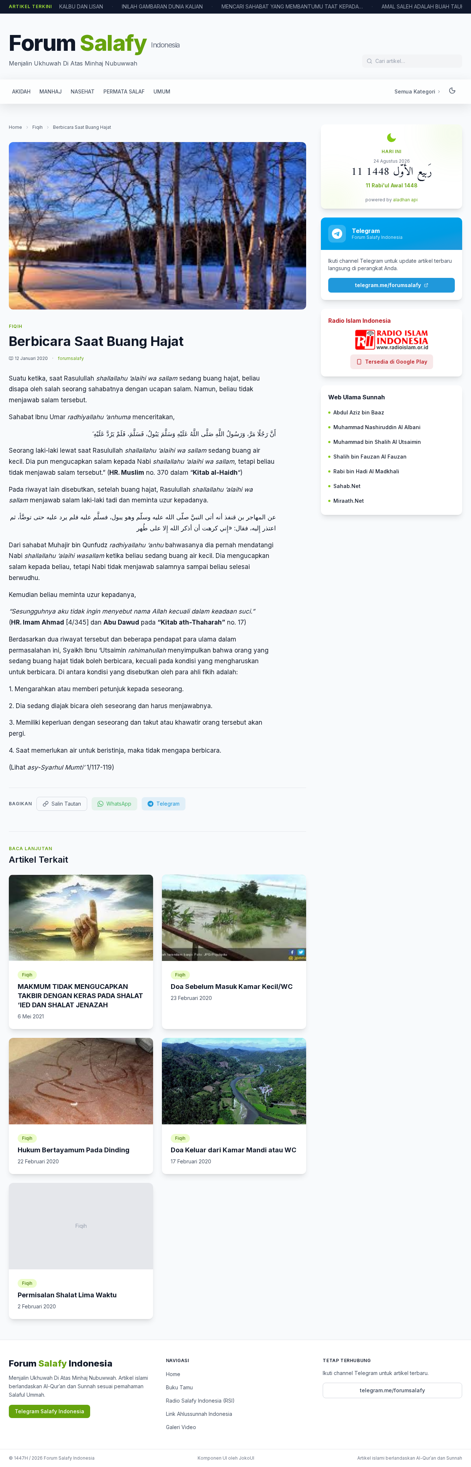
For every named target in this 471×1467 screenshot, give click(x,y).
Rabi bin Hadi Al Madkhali (366, 471)
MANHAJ (50, 91)
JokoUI (246, 1458)
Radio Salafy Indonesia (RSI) (200, 1400)
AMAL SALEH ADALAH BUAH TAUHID (426, 6)
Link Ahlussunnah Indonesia (199, 1414)
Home (15, 127)
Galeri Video (181, 1427)
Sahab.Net (347, 486)
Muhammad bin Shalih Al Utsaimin (377, 442)
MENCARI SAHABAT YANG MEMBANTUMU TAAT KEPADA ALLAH (292, 6)
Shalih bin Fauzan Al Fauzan (370, 456)
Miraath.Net (348, 501)
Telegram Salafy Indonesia (49, 1411)
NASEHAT (83, 91)
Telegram (168, 803)
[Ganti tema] (452, 91)
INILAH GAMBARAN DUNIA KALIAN (162, 6)
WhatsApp (118, 803)
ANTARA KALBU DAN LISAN (70, 6)
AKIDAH (21, 91)
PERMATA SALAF (124, 91)
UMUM (161, 91)
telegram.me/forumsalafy (388, 285)
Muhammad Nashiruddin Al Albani (377, 427)
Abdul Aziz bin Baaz (358, 412)
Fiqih (37, 127)
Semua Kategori (414, 91)
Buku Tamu (179, 1387)
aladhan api (405, 199)
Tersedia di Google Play (396, 361)
